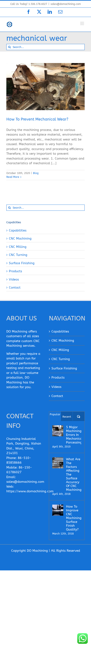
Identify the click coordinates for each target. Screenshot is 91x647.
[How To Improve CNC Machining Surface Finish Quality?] (57, 510)
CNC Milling (17, 247)
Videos (14, 279)
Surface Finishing (21, 263)
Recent (66, 416)
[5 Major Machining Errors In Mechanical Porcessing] (57, 430)
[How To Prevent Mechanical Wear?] (45, 86)
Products (15, 271)
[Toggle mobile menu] (82, 23)
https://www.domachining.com (30, 491)
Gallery (51, 81)
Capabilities (17, 230)
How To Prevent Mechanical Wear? (40, 81)
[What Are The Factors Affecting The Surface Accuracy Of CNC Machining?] (57, 462)
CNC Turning (18, 255)
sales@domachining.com (66, 4)
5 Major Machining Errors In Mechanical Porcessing (73, 434)
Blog (45, 93)
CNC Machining (20, 238)
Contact (15, 287)
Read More (12, 176)
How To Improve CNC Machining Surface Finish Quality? (73, 518)
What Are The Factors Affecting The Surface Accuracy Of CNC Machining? (73, 474)
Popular (55, 414)
